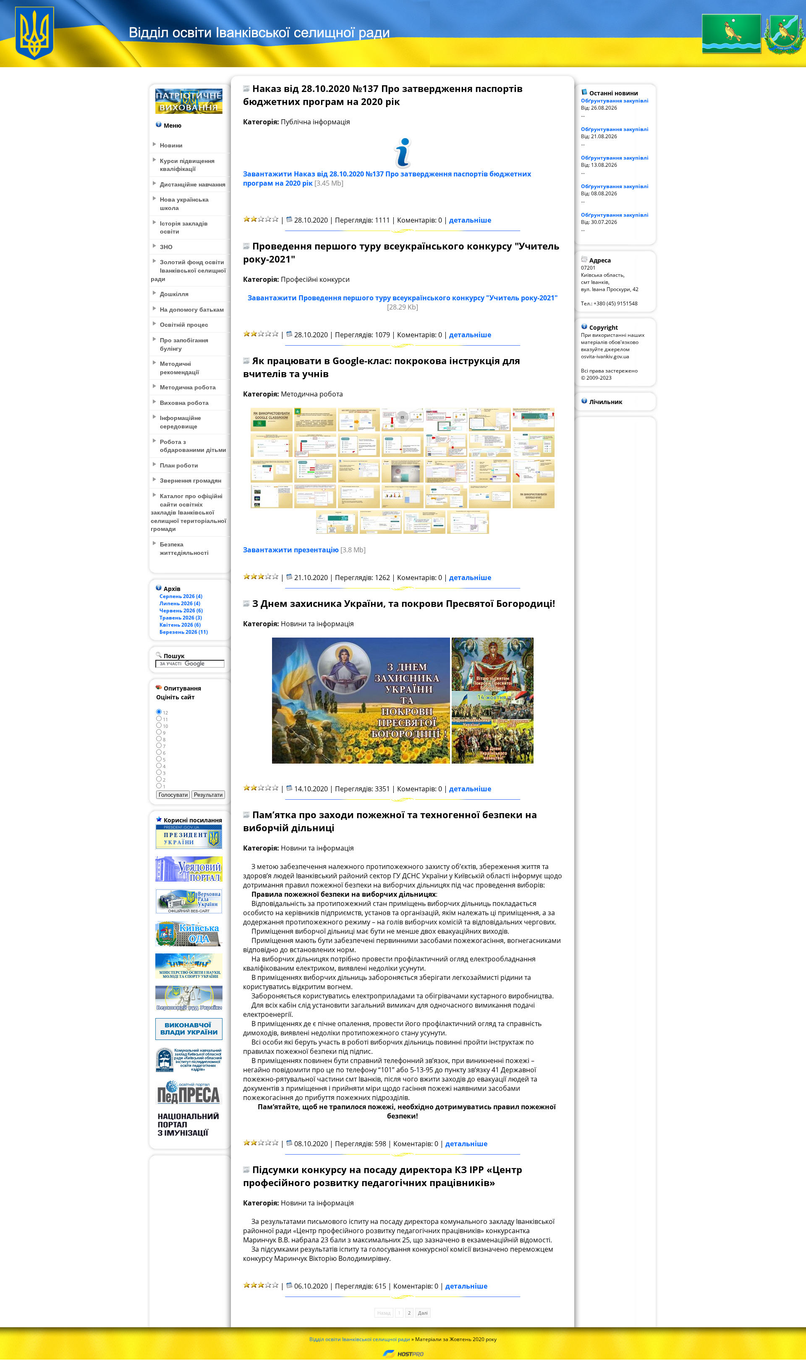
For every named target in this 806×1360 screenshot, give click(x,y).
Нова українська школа (184, 203)
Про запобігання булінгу (184, 344)
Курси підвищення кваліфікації (187, 164)
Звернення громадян (190, 480)
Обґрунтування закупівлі (615, 100)
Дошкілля (174, 293)
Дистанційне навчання (192, 184)
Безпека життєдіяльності (184, 548)
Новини (171, 145)
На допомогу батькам (192, 309)
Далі (423, 1313)
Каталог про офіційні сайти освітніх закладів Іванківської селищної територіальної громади (188, 512)
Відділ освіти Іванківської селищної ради (359, 1339)
